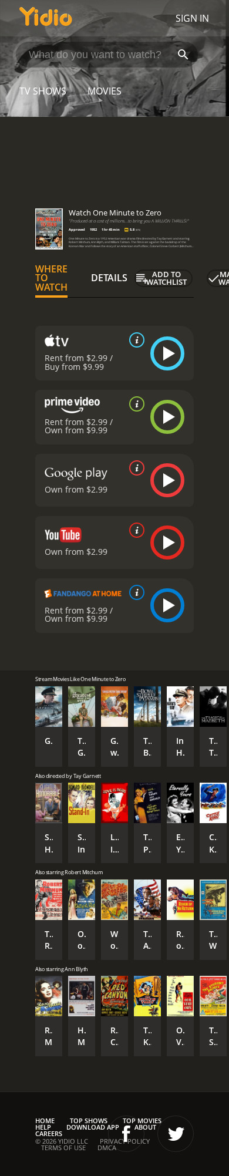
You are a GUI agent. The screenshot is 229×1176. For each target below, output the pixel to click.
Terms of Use (63, 1147)
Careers (48, 1133)
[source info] (134, 340)
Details (109, 277)
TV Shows (42, 91)
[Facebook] (126, 1134)
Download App (92, 1127)
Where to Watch (51, 278)
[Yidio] (46, 18)
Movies (104, 91)
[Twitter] (175, 1134)
